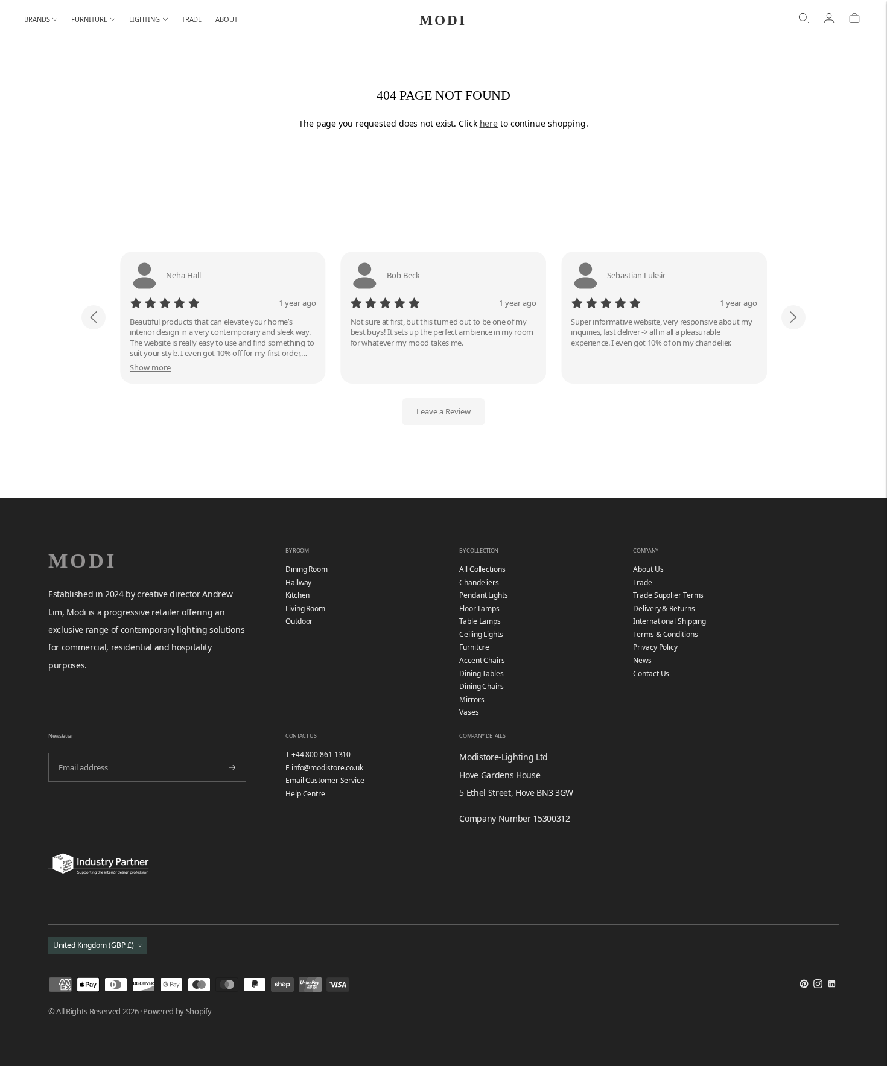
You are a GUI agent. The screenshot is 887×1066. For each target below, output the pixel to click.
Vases (469, 712)
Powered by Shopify (177, 1011)
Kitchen (297, 595)
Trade (642, 582)
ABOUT (226, 19)
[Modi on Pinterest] (804, 985)
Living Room (305, 608)
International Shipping (669, 621)
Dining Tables (481, 673)
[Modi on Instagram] (817, 985)
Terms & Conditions (665, 634)
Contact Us (651, 673)
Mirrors (471, 699)
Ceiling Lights (481, 634)
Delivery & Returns (664, 608)
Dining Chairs (481, 686)
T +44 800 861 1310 (318, 754)
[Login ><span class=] (829, 19)
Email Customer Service (324, 780)
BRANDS (36, 19)
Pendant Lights (483, 595)
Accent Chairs (482, 660)
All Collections (482, 569)
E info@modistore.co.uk (324, 768)
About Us (648, 569)
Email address (81, 752)
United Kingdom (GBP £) (93, 945)
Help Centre (305, 793)
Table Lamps (480, 621)
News (642, 660)
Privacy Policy (655, 647)
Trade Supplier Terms (668, 595)
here (489, 123)
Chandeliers (479, 582)
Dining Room (306, 569)
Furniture (474, 647)
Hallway (298, 582)
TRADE (192, 19)
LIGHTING (144, 19)
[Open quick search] (803, 19)
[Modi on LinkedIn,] (831, 985)
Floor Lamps (479, 608)
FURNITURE (89, 19)
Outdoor (299, 621)
